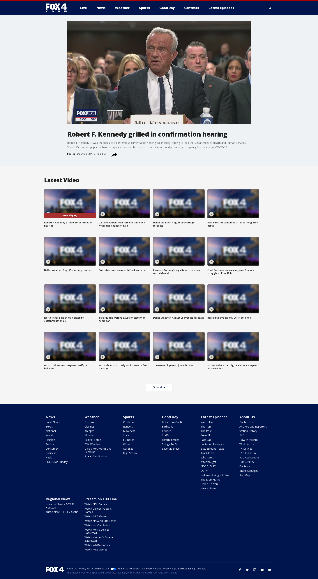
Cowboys (128, 422)
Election (50, 440)
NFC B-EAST (208, 466)
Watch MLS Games (95, 549)
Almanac (89, 435)
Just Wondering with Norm (216, 475)
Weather (91, 417)
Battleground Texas (212, 448)
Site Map (244, 475)
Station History (248, 431)
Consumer (52, 448)
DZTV (204, 470)
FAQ (242, 435)
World (49, 435)
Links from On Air (172, 422)
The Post (206, 431)
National (51, 431)
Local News (53, 422)
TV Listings (245, 448)
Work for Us (246, 444)
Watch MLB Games (96, 516)
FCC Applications (249, 457)
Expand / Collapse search (270, 8)
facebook (240, 570)
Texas (49, 426)
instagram (255, 570)
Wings (126, 444)
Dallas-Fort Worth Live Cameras (97, 450)
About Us (247, 417)
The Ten (206, 426)
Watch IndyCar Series (97, 525)
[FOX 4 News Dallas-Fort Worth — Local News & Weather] (58, 7)
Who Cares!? (208, 457)
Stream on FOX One (100, 499)
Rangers (128, 426)
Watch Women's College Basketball (99, 539)
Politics (50, 444)
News (50, 417)
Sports (128, 417)
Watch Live (207, 422)
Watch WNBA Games (97, 545)
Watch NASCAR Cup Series (100, 520)
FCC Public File (248, 453)
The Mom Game (210, 479)
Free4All (205, 435)
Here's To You (209, 484)
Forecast (89, 422)
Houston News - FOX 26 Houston (60, 505)
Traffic (166, 435)
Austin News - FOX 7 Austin (62, 512)
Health (49, 457)
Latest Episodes (214, 417)
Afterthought (208, 462)
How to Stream (248, 440)
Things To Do (170, 444)
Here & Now (208, 488)
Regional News (58, 499)
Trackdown (207, 453)
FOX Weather (92, 444)
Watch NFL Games (95, 504)
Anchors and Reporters (253, 426)
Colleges (128, 448)
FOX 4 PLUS (246, 462)
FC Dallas (128, 440)
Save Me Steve (171, 448)
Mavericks (129, 431)
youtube (262, 570)
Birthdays (167, 426)
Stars (126, 435)
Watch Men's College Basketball (96, 531)
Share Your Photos (95, 456)
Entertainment (170, 440)
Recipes (166, 431)
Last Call (206, 440)
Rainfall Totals (92, 440)
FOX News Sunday (57, 462)
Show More (159, 387)
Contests (244, 466)
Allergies (89, 431)
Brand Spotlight (248, 470)
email (269, 570)
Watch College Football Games (98, 510)
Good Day (170, 417)
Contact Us (246, 422)
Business (51, 453)
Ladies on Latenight (212, 444)
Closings (89, 426)
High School (130, 453)
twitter (247, 570)
